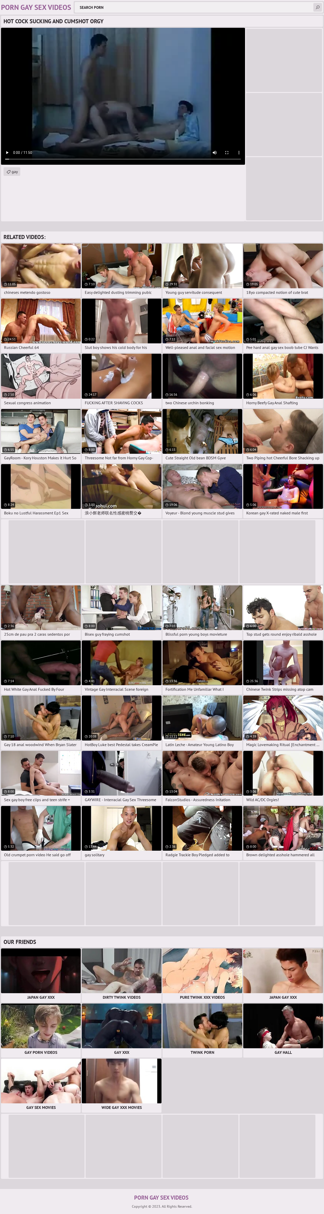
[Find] (317, 7)
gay (15, 171)
